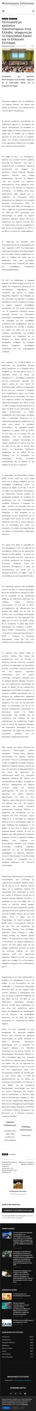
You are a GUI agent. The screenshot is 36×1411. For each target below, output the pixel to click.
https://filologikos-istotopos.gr (18, 1194)
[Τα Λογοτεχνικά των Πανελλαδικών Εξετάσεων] (7, 1296)
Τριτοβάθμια (12, 1154)
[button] (33, 11)
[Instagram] (15, 1394)
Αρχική (4, 16)
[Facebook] (11, 1394)
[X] (20, 1394)
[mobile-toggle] (3, 11)
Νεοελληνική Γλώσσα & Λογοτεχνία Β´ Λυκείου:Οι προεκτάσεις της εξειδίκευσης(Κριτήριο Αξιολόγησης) (9, 1167)
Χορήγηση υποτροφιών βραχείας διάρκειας (26, 1163)
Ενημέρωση (10, 16)
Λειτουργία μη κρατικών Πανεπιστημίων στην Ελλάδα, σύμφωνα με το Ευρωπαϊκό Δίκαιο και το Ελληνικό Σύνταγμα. (17, 32)
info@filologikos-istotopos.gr (22, 1380)
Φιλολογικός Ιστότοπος (8, 46)
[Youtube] (25, 1394)
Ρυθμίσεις (25, 1404)
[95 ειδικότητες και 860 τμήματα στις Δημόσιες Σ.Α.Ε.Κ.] (7, 1322)
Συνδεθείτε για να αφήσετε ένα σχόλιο (18, 1210)
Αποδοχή (6, 1408)
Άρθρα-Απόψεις (13, 18)
